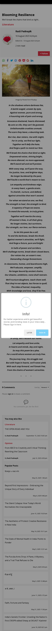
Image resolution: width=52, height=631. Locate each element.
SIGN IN (42, 332)
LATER (29, 332)
